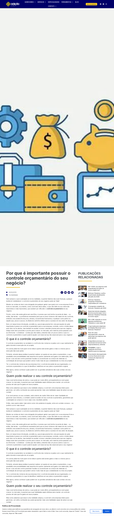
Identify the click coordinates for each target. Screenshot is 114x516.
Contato (51, 6)
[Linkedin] (100, 4)
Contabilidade (13, 295)
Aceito (107, 511)
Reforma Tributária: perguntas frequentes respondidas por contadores (97, 301)
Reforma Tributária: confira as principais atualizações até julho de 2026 (96, 294)
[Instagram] (106, 4)
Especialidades (53, 2)
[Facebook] (103, 4)
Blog (77, 2)
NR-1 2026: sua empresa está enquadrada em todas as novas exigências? (97, 288)
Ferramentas (66, 2)
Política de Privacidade (17, 511)
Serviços (40, 2)
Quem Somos (29, 2)
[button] (62, 292)
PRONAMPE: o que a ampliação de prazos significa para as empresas (96, 349)
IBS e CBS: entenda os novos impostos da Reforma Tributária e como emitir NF (97, 321)
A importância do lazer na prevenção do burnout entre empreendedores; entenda (97, 342)
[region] (57, 509)
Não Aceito (96, 511)
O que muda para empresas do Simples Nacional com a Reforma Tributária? (97, 327)
